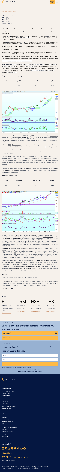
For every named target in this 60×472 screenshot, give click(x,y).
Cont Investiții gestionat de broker (9, 391)
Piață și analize (6, 404)
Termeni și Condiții (42, 466)
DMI (15, 248)
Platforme (5, 403)
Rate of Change (16, 145)
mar (35, 268)
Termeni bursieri (6, 410)
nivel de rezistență (48, 237)
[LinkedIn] (3, 448)
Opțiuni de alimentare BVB (7, 431)
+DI (32, 251)
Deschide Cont (52, 2)
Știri (3, 413)
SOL (37, 468)
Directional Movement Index (24, 248)
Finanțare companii (7, 408)
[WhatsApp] (21, 448)
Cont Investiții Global (6, 388)
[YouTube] (15, 448)
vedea (3, 250)
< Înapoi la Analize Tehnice (9, 11)
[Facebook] (6, 448)
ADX (15, 253)
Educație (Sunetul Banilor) (9, 406)
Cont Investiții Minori (6, 395)
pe (26, 37)
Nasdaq (47, 36)
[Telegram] (24, 448)
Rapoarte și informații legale (18, 466)
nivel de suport (54, 136)
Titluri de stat (4, 429)
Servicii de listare (5, 436)
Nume (4, 355)
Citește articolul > (6, 313)
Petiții (27, 466)
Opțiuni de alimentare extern (8, 433)
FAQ (8, 466)
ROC (9, 145)
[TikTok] (18, 448)
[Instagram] (9, 448)
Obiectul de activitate (6, 419)
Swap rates (4, 434)
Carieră (3, 423)
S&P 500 (8, 36)
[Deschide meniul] (57, 2)
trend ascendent (31, 235)
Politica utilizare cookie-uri (23, 468)
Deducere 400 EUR (6, 397)
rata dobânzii (5, 70)
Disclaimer (33, 466)
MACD (9, 156)
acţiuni (20, 43)
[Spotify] (12, 448)
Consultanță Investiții (6, 393)
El (34, 137)
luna (57, 242)
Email (4, 359)
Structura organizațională (7, 421)
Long (6, 86)
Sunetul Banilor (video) (8, 411)
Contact (4, 466)
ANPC (33, 468)
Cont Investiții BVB (6, 390)
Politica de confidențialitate (8, 468)
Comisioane (5, 401)
